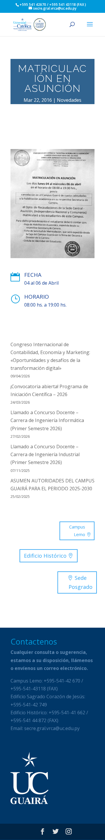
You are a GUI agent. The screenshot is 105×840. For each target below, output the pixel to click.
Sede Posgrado (80, 582)
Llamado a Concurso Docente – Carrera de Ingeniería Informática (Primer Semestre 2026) (47, 420)
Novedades (69, 100)
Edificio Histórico (45, 555)
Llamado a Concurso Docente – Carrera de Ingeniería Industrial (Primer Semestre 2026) (45, 454)
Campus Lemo (77, 530)
